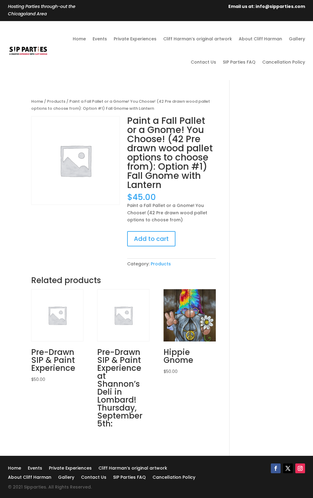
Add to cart (151, 238)
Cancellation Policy (283, 62)
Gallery (297, 39)
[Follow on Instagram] (300, 468)
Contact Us (203, 62)
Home (79, 39)
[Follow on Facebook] (276, 468)
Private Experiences (135, 39)
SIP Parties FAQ (239, 62)
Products (56, 101)
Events (100, 39)
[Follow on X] (288, 468)
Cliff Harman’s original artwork (197, 39)
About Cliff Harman (260, 39)
